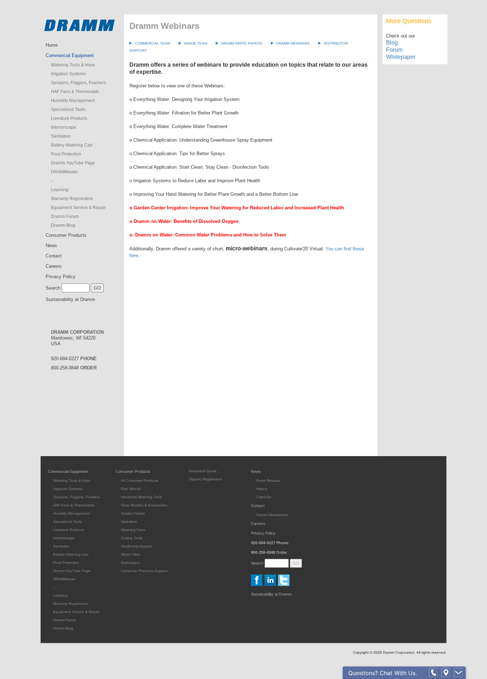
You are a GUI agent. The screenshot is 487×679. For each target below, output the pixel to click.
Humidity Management (73, 100)
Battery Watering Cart (71, 145)
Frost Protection (66, 154)
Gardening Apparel (136, 546)
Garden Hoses (133, 513)
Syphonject (130, 563)
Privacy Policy (61, 276)
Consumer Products (66, 235)
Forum (394, 50)
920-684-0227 (74, 358)
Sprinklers (129, 522)
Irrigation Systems (68, 73)
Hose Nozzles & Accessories (144, 505)
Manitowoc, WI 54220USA (77, 338)
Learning (59, 189)
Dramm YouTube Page (73, 162)
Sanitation (61, 136)
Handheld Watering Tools (141, 497)
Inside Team (195, 43)
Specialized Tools (68, 109)
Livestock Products (69, 118)
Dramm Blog (63, 225)
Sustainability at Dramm (70, 299)
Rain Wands (131, 489)
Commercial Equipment (70, 55)
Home (52, 45)
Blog (392, 43)
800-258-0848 (74, 368)
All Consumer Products (139, 481)
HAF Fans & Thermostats (75, 91)
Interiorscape (63, 127)
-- (52, 180)
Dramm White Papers (241, 43)
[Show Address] (446, 673)
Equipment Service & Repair (78, 207)
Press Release (268, 481)
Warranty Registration (72, 198)
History (261, 489)
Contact (54, 256)
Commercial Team (152, 43)
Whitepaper (400, 57)
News (51, 245)
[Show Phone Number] (433, 673)
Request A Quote (203, 471)
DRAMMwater (64, 171)
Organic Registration (205, 479)
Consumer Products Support (144, 571)
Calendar (263, 497)
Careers (54, 266)
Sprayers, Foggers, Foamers (78, 82)
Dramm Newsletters (272, 515)
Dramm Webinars (293, 43)
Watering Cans (133, 530)
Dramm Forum (65, 216)
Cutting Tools (131, 538)
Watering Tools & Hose (73, 64)
